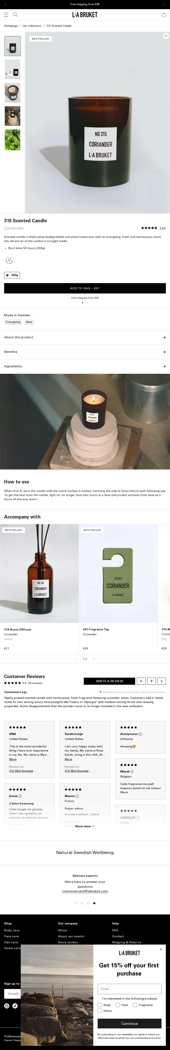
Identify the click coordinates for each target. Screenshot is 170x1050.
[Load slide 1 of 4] (76, 903)
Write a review (109, 681)
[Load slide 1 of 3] (82, 302)
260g (14, 275)
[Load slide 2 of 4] (82, 903)
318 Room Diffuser (18, 629)
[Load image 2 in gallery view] (13, 69)
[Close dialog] (161, 949)
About (62, 930)
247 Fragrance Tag (96, 629)
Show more (83, 826)
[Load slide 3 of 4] (88, 903)
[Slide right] (94, 659)
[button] (6, 14)
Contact (118, 936)
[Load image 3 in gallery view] (13, 93)
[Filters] (151, 681)
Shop (8, 923)
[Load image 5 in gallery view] (13, 140)
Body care (11, 930)
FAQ (115, 930)
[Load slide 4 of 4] (94, 903)
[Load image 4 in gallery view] (13, 116)
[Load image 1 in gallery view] (13, 46)
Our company (68, 923)
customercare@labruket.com (85, 891)
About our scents (71, 936)
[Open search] (141, 681)
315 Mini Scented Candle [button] (21, 771)
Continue (129, 1023)
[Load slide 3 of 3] (87, 302)
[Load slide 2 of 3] (85, 302)
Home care (12, 948)
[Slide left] (75, 659)
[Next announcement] (164, 4)
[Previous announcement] (5, 4)
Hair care (11, 942)
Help (115, 923)
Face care (11, 936)
